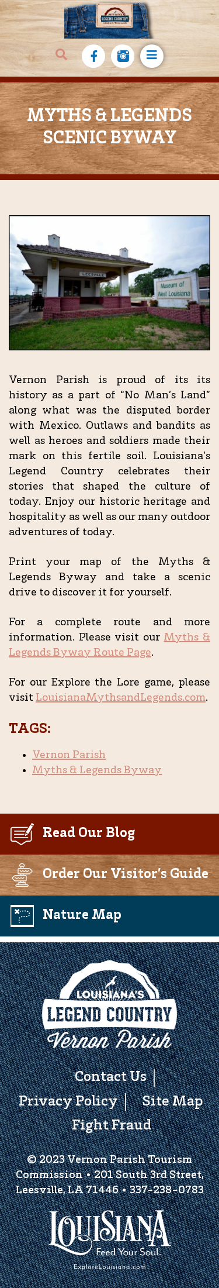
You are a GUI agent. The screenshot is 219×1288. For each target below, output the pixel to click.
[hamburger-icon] (152, 56)
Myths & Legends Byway (97, 771)
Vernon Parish (69, 756)
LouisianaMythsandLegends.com (121, 698)
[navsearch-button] (61, 56)
